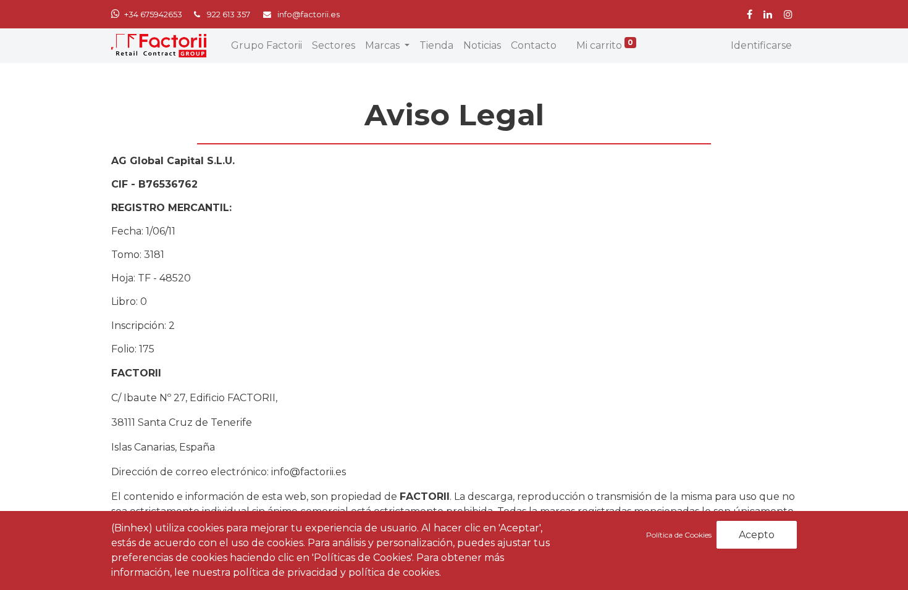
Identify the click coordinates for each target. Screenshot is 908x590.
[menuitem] (266, 45)
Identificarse (761, 45)
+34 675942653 (153, 14)
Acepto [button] (757, 535)
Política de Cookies (679, 534)
